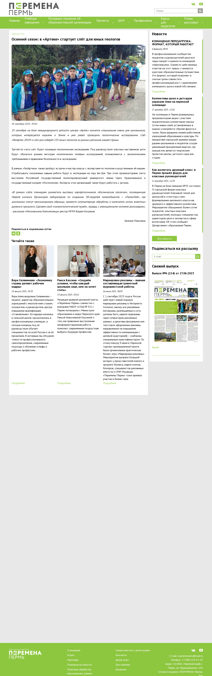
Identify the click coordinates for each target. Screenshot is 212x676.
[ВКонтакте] (14, 233)
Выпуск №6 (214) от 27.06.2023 (173, 273)
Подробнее (18, 383)
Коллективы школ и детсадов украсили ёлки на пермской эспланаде (172, 102)
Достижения (123, 664)
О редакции (73, 650)
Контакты (121, 655)
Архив (155, 347)
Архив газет (122, 659)
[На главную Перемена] (35, 9)
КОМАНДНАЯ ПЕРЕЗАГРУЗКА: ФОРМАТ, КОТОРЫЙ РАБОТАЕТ (173, 43)
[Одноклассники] (18, 233)
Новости (159, 34)
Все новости (164, 238)
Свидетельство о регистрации (133, 650)
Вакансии (121, 669)
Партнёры (73, 659)
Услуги (70, 655)
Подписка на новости (79, 664)
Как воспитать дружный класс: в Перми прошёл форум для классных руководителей (174, 173)
